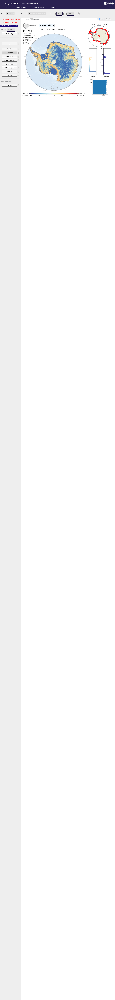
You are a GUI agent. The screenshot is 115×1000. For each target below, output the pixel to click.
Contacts (53, 7)
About (7, 7)
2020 (70, 14)
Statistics (108, 19)
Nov (59, 14)
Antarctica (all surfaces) (36, 14)
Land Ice (9, 14)
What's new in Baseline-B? (9, 26)
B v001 (10, 30)
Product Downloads (38, 7)
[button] (18, 34)
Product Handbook (21, 7)
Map (101, 19)
